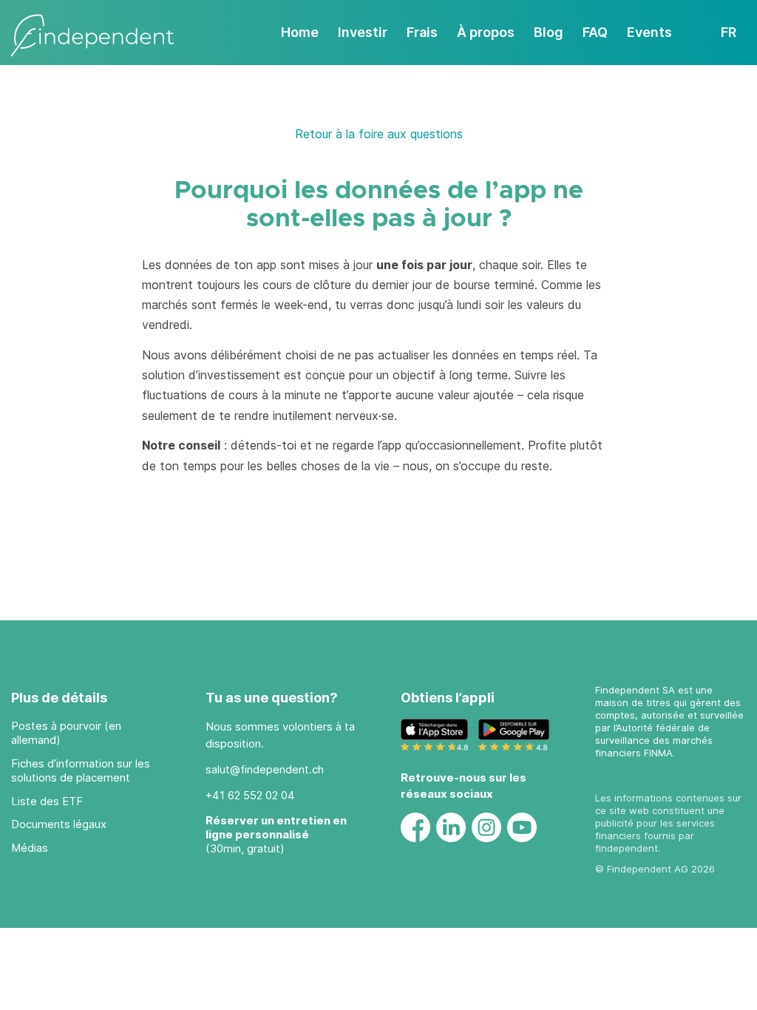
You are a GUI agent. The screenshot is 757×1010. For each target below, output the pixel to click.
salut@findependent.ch (265, 769)
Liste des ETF (47, 801)
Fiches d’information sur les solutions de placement (80, 770)
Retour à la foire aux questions (379, 133)
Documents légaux (58, 824)
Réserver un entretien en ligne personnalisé (276, 827)
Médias (29, 848)
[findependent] (92, 36)
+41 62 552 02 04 (250, 795)
